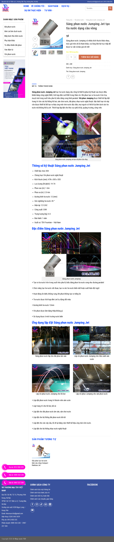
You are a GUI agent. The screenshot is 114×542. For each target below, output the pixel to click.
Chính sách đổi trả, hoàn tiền (39, 496)
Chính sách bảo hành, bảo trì (40, 493)
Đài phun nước (9, 27)
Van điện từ (8, 50)
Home (26, 6)
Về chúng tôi (37, 6)
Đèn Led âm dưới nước (13, 31)
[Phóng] (35, 45)
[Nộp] (110, 8)
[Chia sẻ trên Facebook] (68, 77)
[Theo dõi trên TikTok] (41, 505)
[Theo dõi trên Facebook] (32, 505)
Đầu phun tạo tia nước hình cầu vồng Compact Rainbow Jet (40, 463)
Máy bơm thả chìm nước (13, 36)
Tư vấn (48, 10)
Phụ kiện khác (9, 40)
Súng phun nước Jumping (77, 71)
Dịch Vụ (65, 6)
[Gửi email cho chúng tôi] (46, 505)
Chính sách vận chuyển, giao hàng (41, 499)
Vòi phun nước (9, 54)
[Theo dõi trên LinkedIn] (50, 505)
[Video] (35, 39)
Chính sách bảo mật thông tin (40, 489)
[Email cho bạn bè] (73, 77)
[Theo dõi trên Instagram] (37, 505)
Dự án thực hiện (32, 10)
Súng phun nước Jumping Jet (95, 20)
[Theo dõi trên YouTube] (32, 510)
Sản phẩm (53, 6)
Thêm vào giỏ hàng (90, 57)
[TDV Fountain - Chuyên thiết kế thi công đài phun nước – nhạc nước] (11, 8)
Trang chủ (69, 20)
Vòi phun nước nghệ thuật (53, 175)
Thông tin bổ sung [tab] (45, 86)
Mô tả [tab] (34, 86)
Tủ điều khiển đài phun (13, 45)
